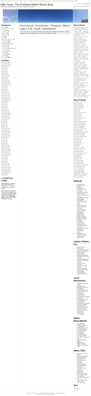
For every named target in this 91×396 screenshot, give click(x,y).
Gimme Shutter (81, 364)
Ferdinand (80, 292)
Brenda (79, 187)
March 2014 (5, 79)
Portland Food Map (80, 135)
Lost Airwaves (78, 117)
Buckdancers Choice (83, 287)
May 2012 (4, 106)
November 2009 (6, 151)
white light (33, 33)
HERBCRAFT (80, 200)
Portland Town (78, 144)
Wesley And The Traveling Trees (81, 235)
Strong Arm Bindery (82, 307)
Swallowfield (78, 156)
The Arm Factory (81, 308)
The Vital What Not (80, 168)
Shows (4, 57)
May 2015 (4, 71)
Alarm (79, 354)
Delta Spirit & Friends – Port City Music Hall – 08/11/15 (82, 96)
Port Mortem (80, 326)
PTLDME (77, 145)
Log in (76, 387)
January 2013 (5, 94)
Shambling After (79, 151)
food (4, 37)
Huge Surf (77, 111)
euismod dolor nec (11, 186)
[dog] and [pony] (79, 177)
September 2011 (6, 118)
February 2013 (6, 92)
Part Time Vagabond (80, 126)
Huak (78, 204)
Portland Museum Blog (81, 136)
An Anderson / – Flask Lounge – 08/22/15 (80, 72)
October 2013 (5, 83)
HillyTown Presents (8, 39)
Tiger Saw (80, 229)
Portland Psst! (78, 139)
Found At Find (81, 294)
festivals (5, 34)
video (4, 55)
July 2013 (4, 86)
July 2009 (4, 157)
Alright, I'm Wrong (79, 102)
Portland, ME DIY (82, 330)
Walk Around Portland (80, 175)
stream (4, 52)
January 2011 (5, 130)
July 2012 (4, 103)
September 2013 (6, 85)
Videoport (80, 311)
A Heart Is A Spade (82, 353)
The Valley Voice (81, 335)
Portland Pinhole (79, 138)
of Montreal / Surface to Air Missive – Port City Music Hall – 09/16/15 (82, 51)
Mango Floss (80, 213)
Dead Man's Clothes (82, 192)
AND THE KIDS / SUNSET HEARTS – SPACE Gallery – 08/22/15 (82, 76)
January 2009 (5, 166)
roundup (5, 49)
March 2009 (5, 163)
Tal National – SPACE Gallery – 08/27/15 (80, 62)
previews (5, 46)
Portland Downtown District (82, 132)
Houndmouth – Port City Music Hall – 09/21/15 (81, 44)
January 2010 (5, 148)
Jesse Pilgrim (81, 209)
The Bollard (80, 333)
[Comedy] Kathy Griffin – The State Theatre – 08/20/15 (81, 80)
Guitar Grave (80, 295)
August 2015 (5, 67)
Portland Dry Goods (80, 133)
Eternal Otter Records (83, 250)
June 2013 (5, 88)
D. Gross (79, 191)
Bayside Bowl (81, 286)
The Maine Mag (81, 334)
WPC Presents (81, 343)
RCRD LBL (80, 372)
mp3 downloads (7, 43)
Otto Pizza (80, 298)
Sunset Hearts (81, 224)
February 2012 (6, 110)
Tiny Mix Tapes (81, 382)
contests (5, 31)
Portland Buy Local (82, 299)
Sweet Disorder (79, 157)
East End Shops (79, 105)
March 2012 (5, 109)
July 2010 (4, 139)
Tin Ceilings (80, 230)
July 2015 (4, 68)
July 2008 (4, 175)
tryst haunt (27, 33)
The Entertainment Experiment (82, 270)
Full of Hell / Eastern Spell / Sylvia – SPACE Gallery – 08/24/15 (82, 69)
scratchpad (6, 51)
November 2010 (6, 133)
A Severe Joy (81, 184)
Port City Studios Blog (80, 129)
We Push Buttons (82, 273)
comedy (5, 30)
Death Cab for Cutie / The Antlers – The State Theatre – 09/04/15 (82, 59)
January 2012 (5, 112)
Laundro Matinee (82, 365)
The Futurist (80, 376)
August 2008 (5, 173)
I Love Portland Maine (80, 112)
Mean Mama (78, 120)
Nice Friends (80, 254)
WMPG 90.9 (80, 342)
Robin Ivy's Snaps (79, 147)
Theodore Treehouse (83, 228)
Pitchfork (79, 366)
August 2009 (5, 155)
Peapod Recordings (82, 255)
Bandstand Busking (82, 356)
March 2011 (5, 127)
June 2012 (5, 104)
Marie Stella (80, 214)
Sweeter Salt (78, 159)
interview (5, 42)
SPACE (67, 31)
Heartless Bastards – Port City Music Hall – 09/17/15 (81, 47)
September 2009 (6, 154)
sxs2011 (5, 54)
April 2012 (5, 107)
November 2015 (6, 62)
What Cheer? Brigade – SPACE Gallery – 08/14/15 (82, 90)
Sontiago (79, 221)
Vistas (79, 232)
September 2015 (6, 65)
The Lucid (80, 226)
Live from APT (78, 115)
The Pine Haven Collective (82, 165)
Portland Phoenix (82, 329)
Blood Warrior (81, 185)
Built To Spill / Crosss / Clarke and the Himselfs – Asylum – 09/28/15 (81, 41)
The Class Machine (82, 225)
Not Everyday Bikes (80, 123)
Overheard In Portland (80, 124)
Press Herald (80, 332)
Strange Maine (81, 306)
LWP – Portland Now (80, 118)
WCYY (79, 341)
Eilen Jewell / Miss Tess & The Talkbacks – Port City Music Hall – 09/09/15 (82, 55)
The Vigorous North (80, 166)
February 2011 (6, 128)
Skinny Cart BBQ (82, 304)
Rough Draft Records (83, 259)
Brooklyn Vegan (81, 357)
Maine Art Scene (81, 325)
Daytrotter (80, 362)
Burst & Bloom (81, 247)
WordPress (78, 388)
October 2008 (5, 170)
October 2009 (5, 152)
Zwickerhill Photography (80, 313)
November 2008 (6, 169)
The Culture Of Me (82, 374)
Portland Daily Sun (82, 328)
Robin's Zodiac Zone (80, 148)
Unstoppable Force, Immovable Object (80, 171)
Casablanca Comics (82, 290)
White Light (80, 237)
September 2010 (6, 136)
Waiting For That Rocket (81, 174)
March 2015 (5, 74)
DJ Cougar (80, 248)
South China (80, 222)
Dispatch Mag (81, 324)
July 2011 (4, 121)
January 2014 (5, 80)
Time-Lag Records (82, 310)
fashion (5, 33)
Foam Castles (81, 193)
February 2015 (6, 76)
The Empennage (79, 160)
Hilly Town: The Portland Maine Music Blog (26, 4)
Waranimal (80, 233)
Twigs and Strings (79, 169)
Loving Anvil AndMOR (83, 296)
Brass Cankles (78, 103)
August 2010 (5, 137)
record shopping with (8, 48)
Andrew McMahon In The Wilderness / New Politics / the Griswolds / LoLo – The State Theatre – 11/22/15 (82, 29)
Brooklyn (5, 40)
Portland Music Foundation (81, 301)
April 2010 (5, 143)
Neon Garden (81, 252)
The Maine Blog (79, 162)
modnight (54, 31)
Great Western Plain (82, 197)
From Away (78, 109)
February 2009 (6, 164)
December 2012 (6, 95)
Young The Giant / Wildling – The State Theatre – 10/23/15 (82, 34)
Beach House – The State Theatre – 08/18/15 (81, 83)
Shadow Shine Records (81, 263)
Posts (79, 3)
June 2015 (5, 70)
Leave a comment (51, 33)
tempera (22, 33)
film (4, 36)
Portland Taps (78, 142)
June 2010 (5, 140)
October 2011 (5, 116)
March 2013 (5, 91)
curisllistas (40, 31)
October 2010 (5, 134)
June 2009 (5, 158)
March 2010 (5, 145)
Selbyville (80, 220)
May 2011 (4, 124)
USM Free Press (81, 339)
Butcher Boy (80, 188)
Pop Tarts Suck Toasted (81, 368)
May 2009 (4, 160)
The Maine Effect (79, 163)
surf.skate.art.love (79, 154)
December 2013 (6, 82)
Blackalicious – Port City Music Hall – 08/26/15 (81, 65)
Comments (87, 3)
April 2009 (5, 161)
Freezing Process (79, 108)
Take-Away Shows (82, 373)
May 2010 (4, 142)
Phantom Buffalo (82, 218)
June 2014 (5, 77)
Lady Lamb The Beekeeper (81, 211)
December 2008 (6, 167)
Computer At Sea (82, 189)
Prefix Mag (80, 370)
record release (61, 31)
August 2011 (5, 119)
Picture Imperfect (79, 127)
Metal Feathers (81, 216)
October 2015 (5, 64)
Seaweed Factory (79, 150)
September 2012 (6, 100)
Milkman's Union (82, 217)
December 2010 (6, 131)
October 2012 (5, 98)
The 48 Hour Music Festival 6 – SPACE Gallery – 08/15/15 (82, 87)
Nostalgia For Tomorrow (81, 121)
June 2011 (5, 122)
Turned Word (80, 272)
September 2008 (6, 172)
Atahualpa (51, 394)
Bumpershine (81, 358)
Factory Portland (79, 106)
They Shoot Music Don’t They (82, 380)
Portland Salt (78, 141)
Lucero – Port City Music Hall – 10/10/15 (81, 37)
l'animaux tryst (47, 31)
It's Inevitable (78, 114)
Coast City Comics (82, 291)
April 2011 (4, 125)
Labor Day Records (82, 251)
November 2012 (6, 97)
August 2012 (5, 101)
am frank (34, 31)
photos (4, 45)
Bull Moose (80, 288)
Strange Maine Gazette (81, 153)
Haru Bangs (80, 199)
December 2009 (6, 149)
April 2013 (5, 89)
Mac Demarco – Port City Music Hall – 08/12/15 (81, 93)
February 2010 (6, 146)
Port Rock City (78, 130)
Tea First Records (82, 268)
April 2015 (5, 73)
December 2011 (6, 113)
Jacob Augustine (82, 205)
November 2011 (6, 115)
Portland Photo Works (83, 303)
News (3, 27)
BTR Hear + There (7, 28)
